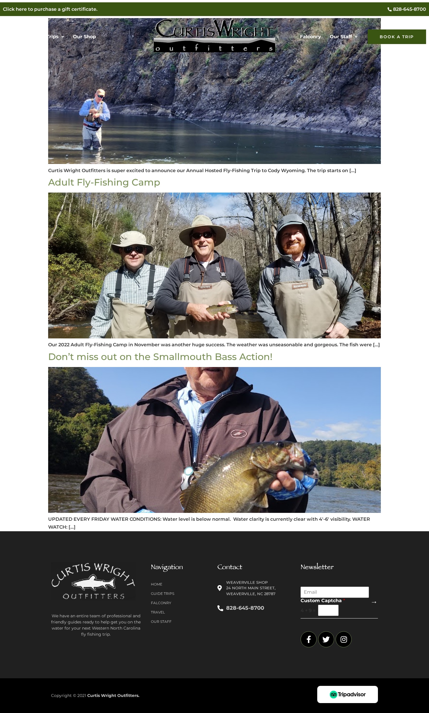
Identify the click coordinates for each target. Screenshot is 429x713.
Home (14, 36)
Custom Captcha (323, 600)
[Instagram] (344, 639)
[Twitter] (326, 639)
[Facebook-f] (309, 639)
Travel (158, 612)
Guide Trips (45, 36)
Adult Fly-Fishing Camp (104, 182)
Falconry (310, 36)
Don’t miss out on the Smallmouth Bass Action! (160, 356)
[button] (47, 36)
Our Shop (84, 36)
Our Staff (341, 36)
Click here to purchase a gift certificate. (50, 9)
